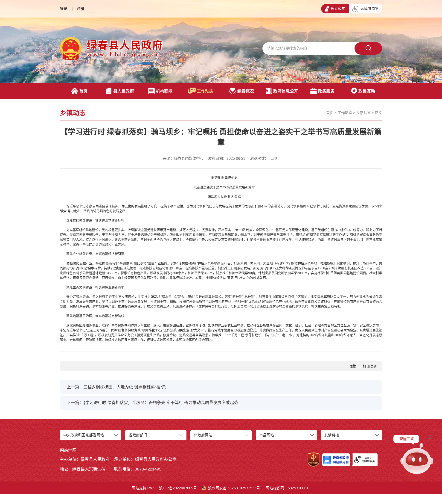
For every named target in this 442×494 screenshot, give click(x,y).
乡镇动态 (363, 113)
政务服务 (326, 91)
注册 (80, 9)
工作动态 (205, 91)
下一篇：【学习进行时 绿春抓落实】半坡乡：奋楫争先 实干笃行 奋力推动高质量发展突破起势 (152, 402)
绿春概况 (245, 91)
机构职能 (164, 91)
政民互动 (366, 91)
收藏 (352, 366)
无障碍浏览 (369, 9)
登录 (63, 9)
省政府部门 (138, 435)
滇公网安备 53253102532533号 (234, 488)
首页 (83, 91)
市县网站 (266, 435)
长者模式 (338, 9)
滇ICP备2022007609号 (178, 488)
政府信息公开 (285, 91)
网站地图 (68, 450)
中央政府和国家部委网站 (83, 435)
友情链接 (331, 435)
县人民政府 (123, 91)
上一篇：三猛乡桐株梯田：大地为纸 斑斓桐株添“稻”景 (116, 387)
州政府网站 (203, 435)
